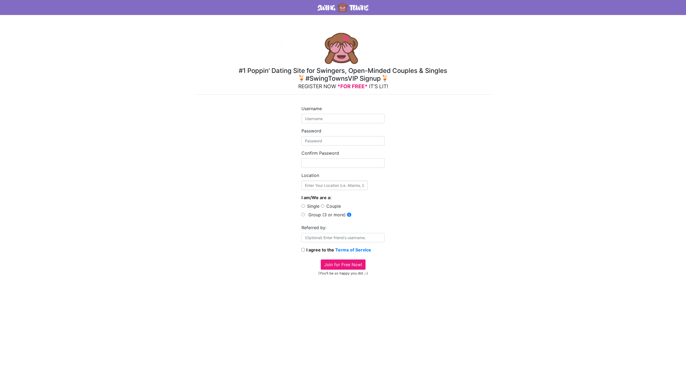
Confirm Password (320, 153)
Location (310, 175)
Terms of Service (353, 250)
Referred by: (313, 227)
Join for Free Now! (343, 264)
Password (311, 130)
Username (311, 108)
